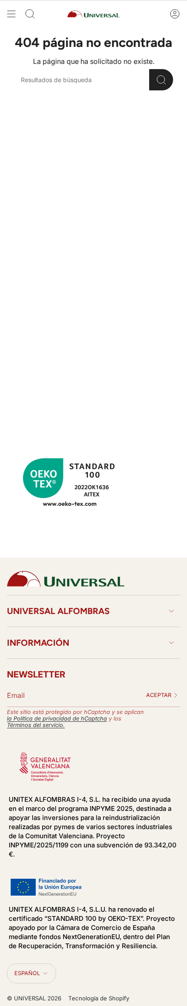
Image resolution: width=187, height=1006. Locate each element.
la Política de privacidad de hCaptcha (57, 718)
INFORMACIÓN (38, 642)
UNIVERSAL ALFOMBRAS (58, 611)
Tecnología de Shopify (98, 998)
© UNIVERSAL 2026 (34, 998)
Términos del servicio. (36, 725)
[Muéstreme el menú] (11, 14)
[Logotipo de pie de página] (65, 579)
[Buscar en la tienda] (161, 79)
